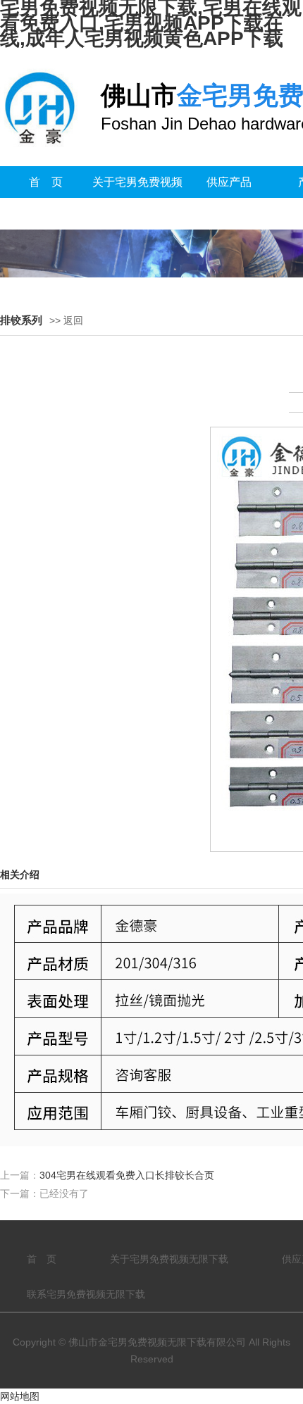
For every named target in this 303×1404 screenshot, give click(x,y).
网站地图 (19, 1396)
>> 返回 (66, 320)
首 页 (46, 182)
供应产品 (229, 182)
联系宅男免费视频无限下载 (86, 1294)
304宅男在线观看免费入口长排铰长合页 (126, 1175)
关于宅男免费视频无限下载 (137, 198)
